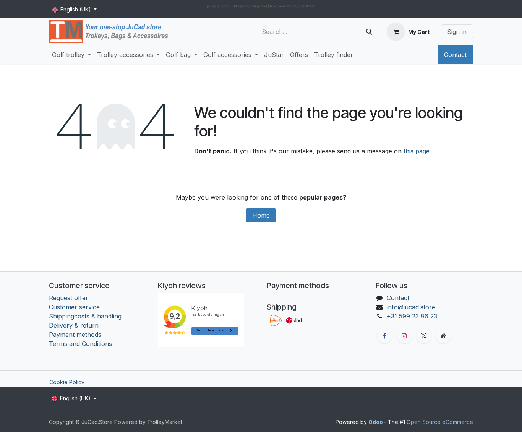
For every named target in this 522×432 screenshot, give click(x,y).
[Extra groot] (443, 335)
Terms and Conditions (81, 344)
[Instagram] (404, 335)
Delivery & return (74, 325)
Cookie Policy (66, 382)
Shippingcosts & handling (85, 316)
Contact (455, 54)
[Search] (369, 31)
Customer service (74, 307)
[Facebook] (384, 335)
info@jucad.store (411, 307)
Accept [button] (458, 416)
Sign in (457, 32)
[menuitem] (71, 54)
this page (417, 151)
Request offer (68, 298)
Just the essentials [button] (415, 416)
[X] (423, 335)
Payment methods (75, 334)
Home (261, 215)
